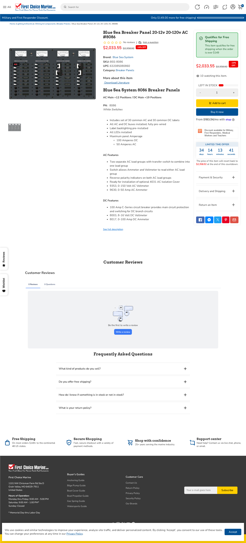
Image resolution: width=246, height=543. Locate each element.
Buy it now (217, 112)
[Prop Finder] (197, 7)
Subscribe (227, 490)
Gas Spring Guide (76, 501)
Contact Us (131, 482)
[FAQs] (225, 7)
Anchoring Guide (75, 480)
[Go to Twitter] (217, 219)
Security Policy (133, 498)
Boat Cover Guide (76, 490)
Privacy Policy (133, 493)
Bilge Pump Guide (76, 485)
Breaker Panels (63, 23)
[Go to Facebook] (200, 219)
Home (12, 23)
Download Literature (117, 83)
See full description (113, 229)
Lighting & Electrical (25, 23)
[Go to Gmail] (234, 219)
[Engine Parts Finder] (207, 7)
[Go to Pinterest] (225, 219)
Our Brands (131, 503)
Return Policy (132, 488)
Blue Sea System (123, 57)
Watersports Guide (77, 506)
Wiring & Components (46, 23)
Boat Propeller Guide (78, 495)
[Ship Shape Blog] (216, 7)
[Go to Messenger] (209, 219)
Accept (233, 532)
